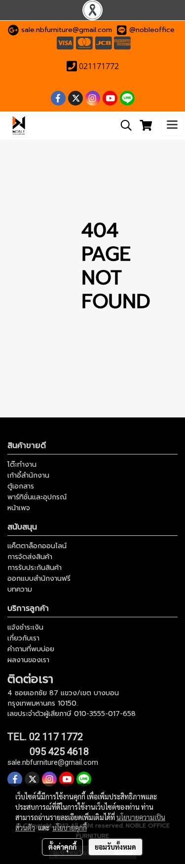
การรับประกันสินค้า (34, 568)
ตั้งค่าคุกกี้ (62, 846)
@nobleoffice (152, 30)
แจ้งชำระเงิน (25, 627)
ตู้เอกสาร (20, 486)
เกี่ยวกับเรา (23, 638)
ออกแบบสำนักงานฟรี (39, 578)
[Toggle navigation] (172, 125)
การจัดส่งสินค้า (29, 557)
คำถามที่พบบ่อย (30, 649)
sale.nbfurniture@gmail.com (66, 30)
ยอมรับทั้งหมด (115, 846)
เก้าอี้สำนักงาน (28, 475)
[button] (123, 125)
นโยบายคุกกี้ (69, 827)
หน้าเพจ (18, 508)
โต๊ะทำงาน (22, 464)
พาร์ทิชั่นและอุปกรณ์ (37, 497)
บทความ (19, 589)
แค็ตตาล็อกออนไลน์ (37, 546)
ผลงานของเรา (28, 660)
